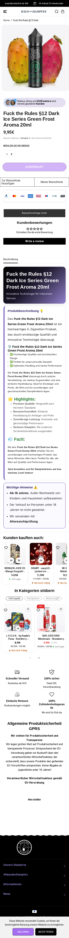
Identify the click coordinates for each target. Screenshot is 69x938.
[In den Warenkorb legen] (19, 560)
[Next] (38, 657)
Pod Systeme (33, 598)
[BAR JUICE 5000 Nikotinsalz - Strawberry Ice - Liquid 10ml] (51, 619)
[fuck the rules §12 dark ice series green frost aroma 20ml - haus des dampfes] (35, 58)
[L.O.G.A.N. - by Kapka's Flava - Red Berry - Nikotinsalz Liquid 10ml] (18, 619)
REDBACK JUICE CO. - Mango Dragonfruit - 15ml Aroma (15, 570)
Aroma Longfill (52, 598)
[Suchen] (57, 11)
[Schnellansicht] (11, 560)
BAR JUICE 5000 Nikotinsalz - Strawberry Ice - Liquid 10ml (51, 637)
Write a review (34, 241)
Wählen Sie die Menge (16, 145)
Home (6, 20)
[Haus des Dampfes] (33, 11)
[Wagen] (63, 11)
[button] (5, 11)
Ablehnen (23, 932)
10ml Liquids (14, 598)
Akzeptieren (45, 932)
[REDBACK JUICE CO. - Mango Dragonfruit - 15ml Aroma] (15, 554)
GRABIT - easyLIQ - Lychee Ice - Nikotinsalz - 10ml (41, 570)
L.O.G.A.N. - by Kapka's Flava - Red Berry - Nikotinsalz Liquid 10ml (18, 637)
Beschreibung (10, 259)
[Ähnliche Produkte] (28, 608)
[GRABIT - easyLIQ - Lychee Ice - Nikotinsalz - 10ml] (41, 554)
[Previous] (30, 657)
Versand (24, 138)
